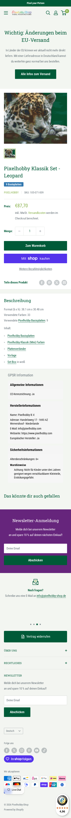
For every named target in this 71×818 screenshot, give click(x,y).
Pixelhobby (11, 192)
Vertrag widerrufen (38, 636)
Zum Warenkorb (35, 246)
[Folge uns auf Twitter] (14, 750)
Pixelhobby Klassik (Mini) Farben (26, 342)
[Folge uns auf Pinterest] (29, 750)
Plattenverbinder (16, 349)
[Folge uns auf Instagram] (21, 750)
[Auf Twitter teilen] (57, 282)
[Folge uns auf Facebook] (6, 750)
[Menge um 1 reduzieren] (19, 231)
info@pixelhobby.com (29, 428)
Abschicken (35, 560)
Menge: (8, 231)
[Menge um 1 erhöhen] (40, 231)
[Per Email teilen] (64, 282)
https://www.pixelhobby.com (36, 433)
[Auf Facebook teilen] (42, 282)
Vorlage (11, 355)
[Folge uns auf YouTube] (36, 750)
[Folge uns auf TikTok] (44, 750)
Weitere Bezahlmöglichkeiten (35, 269)
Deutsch (10, 730)
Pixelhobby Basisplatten (31, 320)
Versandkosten (37, 213)
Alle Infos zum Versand (35, 74)
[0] (63, 13)
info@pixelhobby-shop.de (51, 596)
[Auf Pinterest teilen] (49, 282)
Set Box (11, 362)
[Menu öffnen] (6, 12)
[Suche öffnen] (48, 13)
